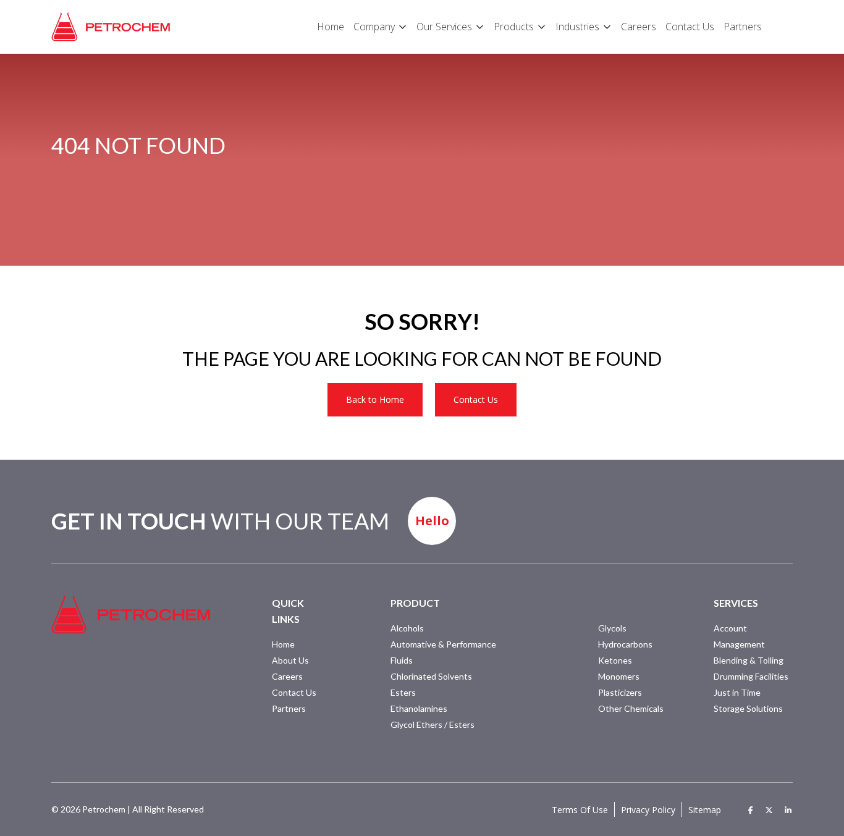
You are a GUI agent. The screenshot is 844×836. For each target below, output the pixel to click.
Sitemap (704, 810)
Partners (289, 708)
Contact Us (476, 399)
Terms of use (580, 810)
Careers (287, 676)
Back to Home (375, 399)
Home (283, 644)
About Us (290, 660)
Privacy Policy (648, 810)
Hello (432, 520)
